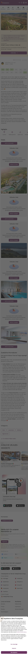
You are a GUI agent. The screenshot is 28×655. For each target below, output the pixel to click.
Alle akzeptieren (14, 652)
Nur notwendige (14, 644)
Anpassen (14, 648)
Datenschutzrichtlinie (22, 632)
